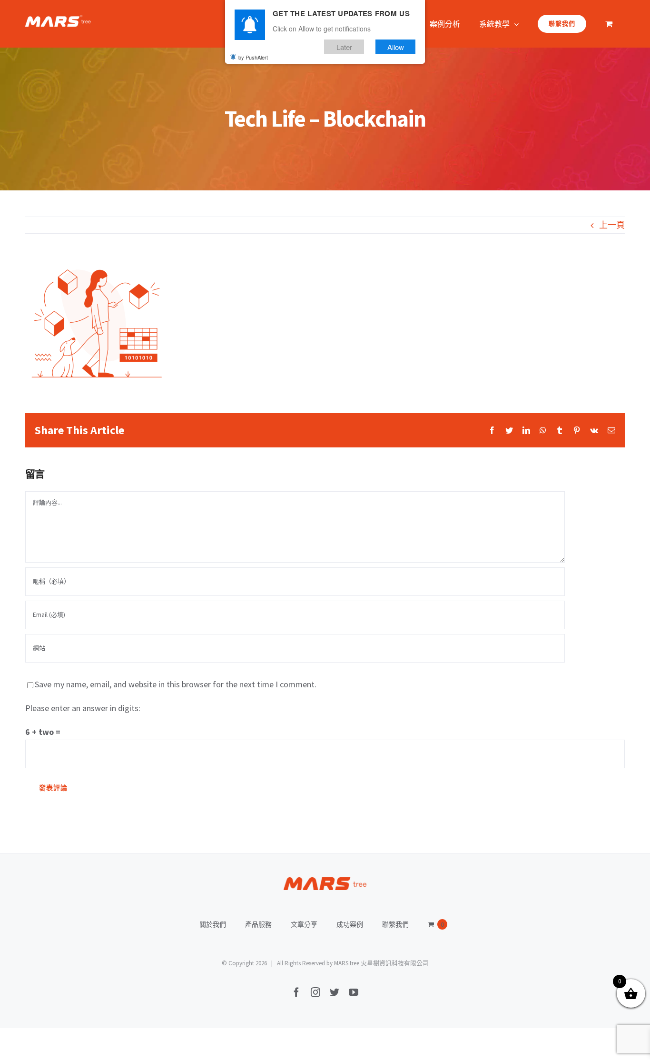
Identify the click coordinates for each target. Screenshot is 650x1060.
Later (344, 47)
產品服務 (258, 924)
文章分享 (304, 924)
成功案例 (349, 924)
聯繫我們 (395, 924)
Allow (395, 47)
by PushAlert (253, 57)
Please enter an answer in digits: (82, 708)
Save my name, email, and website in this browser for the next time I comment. (175, 684)
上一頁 (612, 224)
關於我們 (212, 924)
